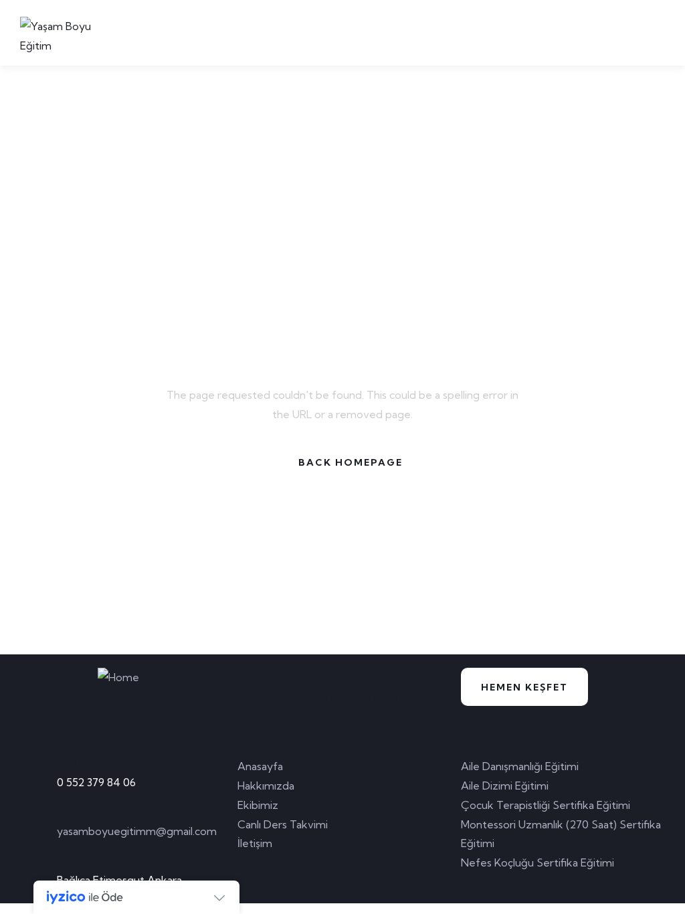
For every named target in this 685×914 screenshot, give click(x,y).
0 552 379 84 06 (96, 782)
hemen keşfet (524, 687)
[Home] (118, 677)
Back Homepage (350, 462)
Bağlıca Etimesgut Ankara (119, 880)
